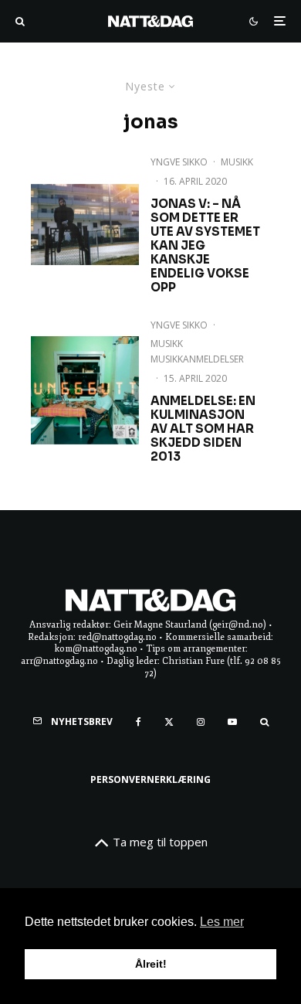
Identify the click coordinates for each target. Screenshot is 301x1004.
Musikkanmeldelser (197, 359)
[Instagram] (200, 722)
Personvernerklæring (150, 779)
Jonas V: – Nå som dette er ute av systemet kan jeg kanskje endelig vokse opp (205, 245)
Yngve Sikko (179, 161)
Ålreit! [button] (151, 964)
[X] (169, 722)
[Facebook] (138, 722)
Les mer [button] (222, 921)
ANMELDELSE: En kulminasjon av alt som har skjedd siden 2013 (202, 429)
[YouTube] (232, 722)
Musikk (237, 161)
